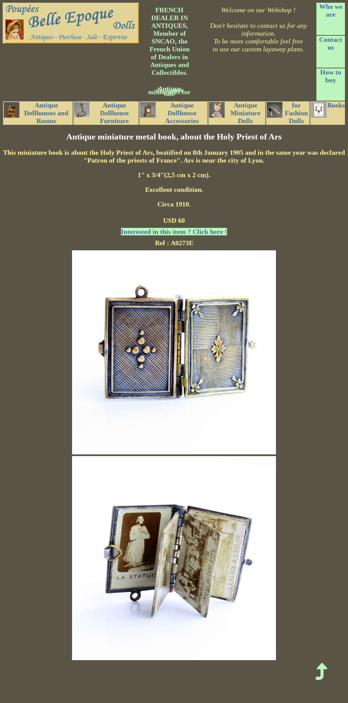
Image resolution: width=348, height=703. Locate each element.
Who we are (331, 10)
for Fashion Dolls (296, 112)
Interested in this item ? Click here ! (174, 231)
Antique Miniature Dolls (245, 112)
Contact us (330, 43)
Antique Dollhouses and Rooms (46, 112)
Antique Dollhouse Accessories (182, 112)
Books (336, 105)
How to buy (330, 76)
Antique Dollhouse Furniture (114, 112)
